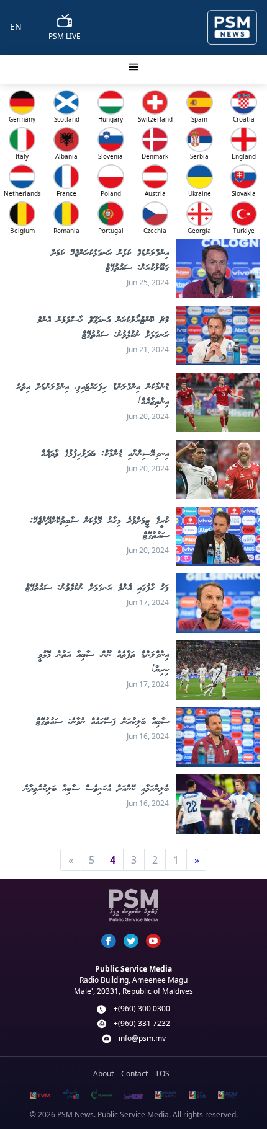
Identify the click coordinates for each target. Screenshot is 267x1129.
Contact (134, 1073)
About (103, 1073)
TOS (162, 1073)
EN (16, 26)
